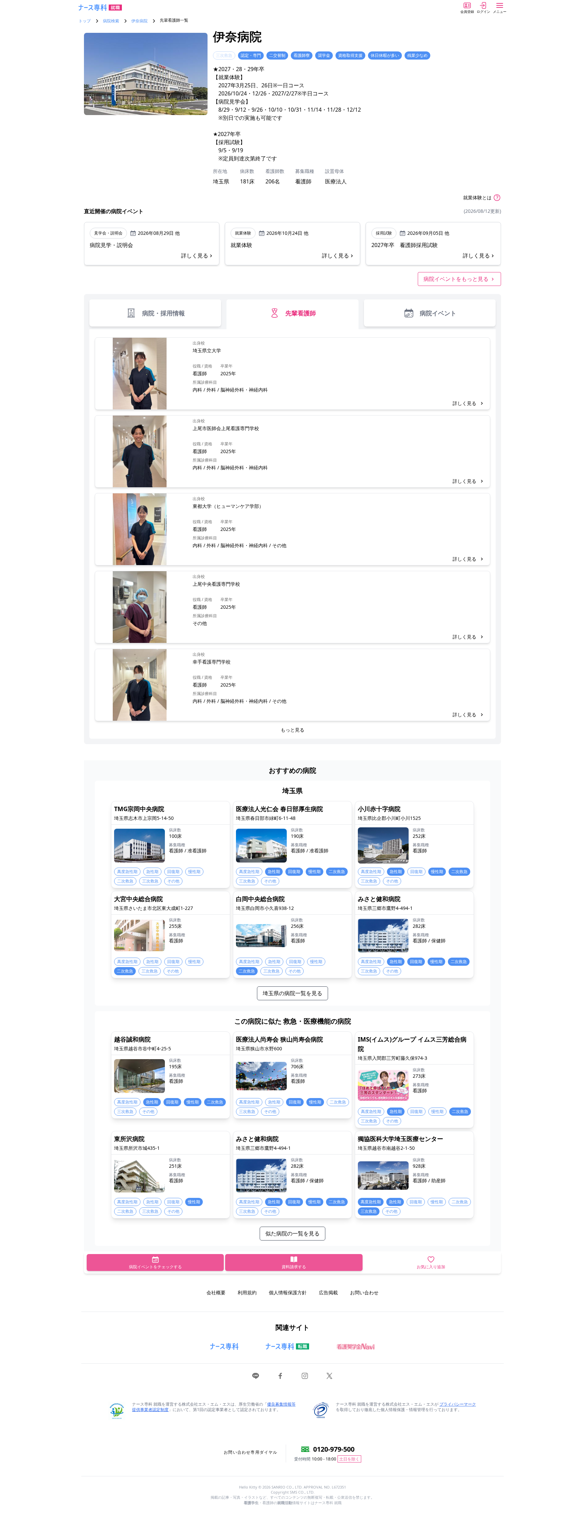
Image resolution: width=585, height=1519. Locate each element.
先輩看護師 (300, 313)
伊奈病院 (139, 21)
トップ (85, 21)
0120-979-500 (333, 1449)
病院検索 (111, 21)
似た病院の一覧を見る (292, 1233)
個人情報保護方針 (288, 1292)
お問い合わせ (364, 1292)
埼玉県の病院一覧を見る (292, 993)
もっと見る (292, 730)
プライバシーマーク (457, 1404)
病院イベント (438, 313)
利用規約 (247, 1292)
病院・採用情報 (163, 313)
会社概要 (216, 1292)
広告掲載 (328, 1292)
